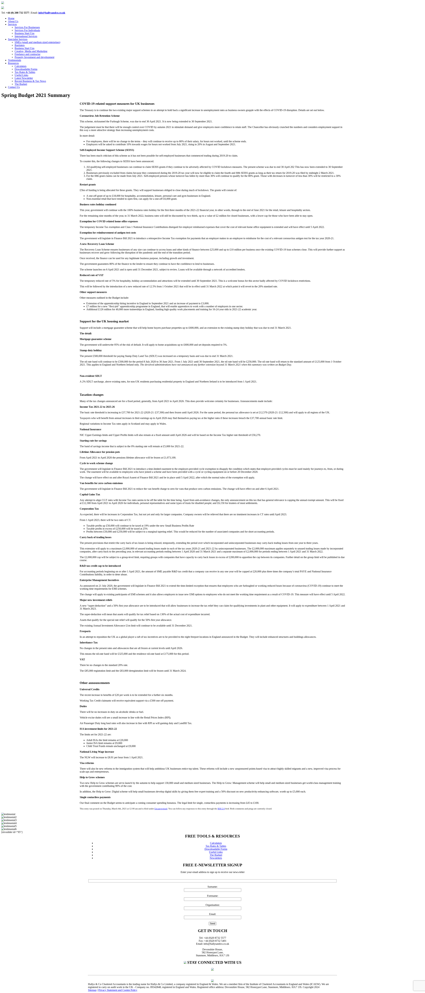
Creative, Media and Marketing (31, 51)
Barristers (20, 45)
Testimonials (14, 60)
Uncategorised (160, 808)
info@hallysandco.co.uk (51, 12)
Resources (13, 63)
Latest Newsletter (24, 78)
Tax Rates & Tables (25, 72)
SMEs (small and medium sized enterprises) (37, 42)
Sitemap (92, 990)
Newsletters (216, 858)
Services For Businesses (27, 27)
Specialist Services (17, 39)
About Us (13, 21)
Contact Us (14, 87)
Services (12, 24)
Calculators (20, 66)
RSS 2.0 (221, 808)
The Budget (21, 84)
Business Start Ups (24, 33)
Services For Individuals (27, 30)
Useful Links (21, 75)
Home (11, 18)
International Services (26, 36)
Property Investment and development (34, 57)
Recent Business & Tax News (30, 81)
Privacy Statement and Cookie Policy (117, 990)
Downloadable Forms (26, 69)
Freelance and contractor (27, 54)
